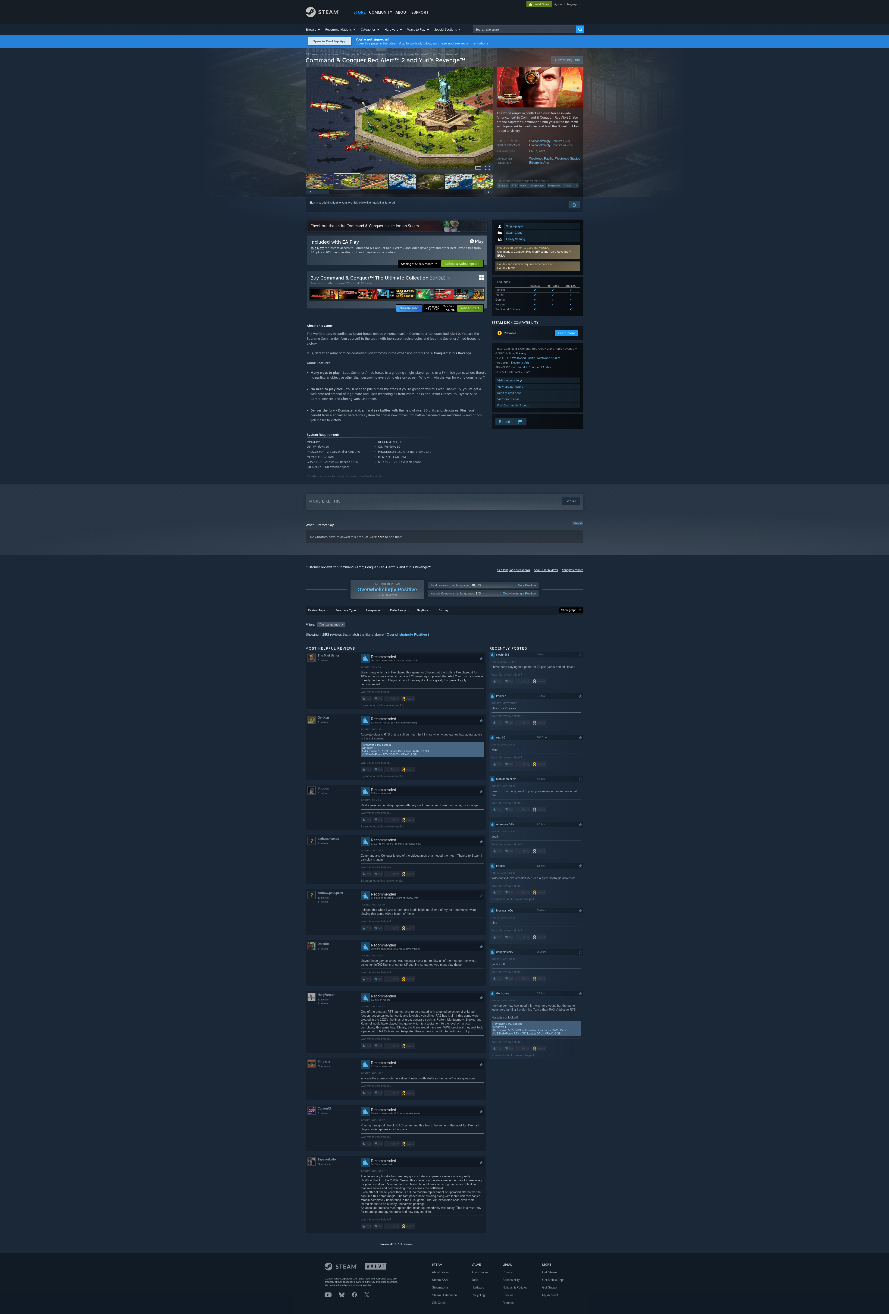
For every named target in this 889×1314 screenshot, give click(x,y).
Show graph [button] (568, 610)
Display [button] (443, 610)
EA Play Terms (506, 268)
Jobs (475, 1280)
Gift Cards (439, 1303)
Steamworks (440, 1287)
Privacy (508, 1272)
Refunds (508, 1303)
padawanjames (328, 838)
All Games (312, 54)
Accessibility (511, 1280)
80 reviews (324, 1066)
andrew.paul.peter (330, 893)
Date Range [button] (398, 610)
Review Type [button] (316, 610)
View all (577, 523)
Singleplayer (538, 185)
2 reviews (323, 948)
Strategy (503, 185)
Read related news (509, 393)
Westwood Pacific (541, 158)
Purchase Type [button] (345, 610)
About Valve (480, 1272)
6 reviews (323, 660)
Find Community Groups (513, 405)
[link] (440, 308)
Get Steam (549, 1272)
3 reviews (323, 793)
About (401, 12)
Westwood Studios (567, 158)
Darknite (323, 944)
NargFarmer (326, 995)
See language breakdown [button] (513, 570)
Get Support (550, 1287)
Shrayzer (324, 1061)
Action (523, 185)
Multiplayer (554, 185)
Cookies (508, 1295)
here (381, 537)
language (572, 4)
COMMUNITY (380, 12)
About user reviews (546, 570)
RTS (513, 185)
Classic (568, 185)
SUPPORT (420, 12)
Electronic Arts (539, 162)
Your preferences (572, 570)
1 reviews (323, 843)
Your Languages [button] (329, 624)
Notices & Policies (515, 1287)
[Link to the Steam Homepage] (322, 16)
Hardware (478, 1287)
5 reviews (323, 1113)
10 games (323, 897)
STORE (360, 12)
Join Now (317, 248)
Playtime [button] (422, 610)
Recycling (478, 1295)
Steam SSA (440, 1280)
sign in (558, 4)
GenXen (323, 717)
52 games (323, 999)
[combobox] (524, 29)
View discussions (508, 399)
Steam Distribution (444, 1295)
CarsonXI (324, 1108)
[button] (313, 29)
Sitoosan (324, 788)
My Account (550, 1295)
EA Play (546, 367)
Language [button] (373, 610)
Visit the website (508, 380)
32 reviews (324, 1164)
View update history (510, 386)
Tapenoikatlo (327, 1159)
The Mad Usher (328, 655)
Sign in (313, 202)
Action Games (331, 54)
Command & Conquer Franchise (363, 54)
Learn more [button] (566, 333)
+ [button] (576, 185)
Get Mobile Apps (553, 1280)
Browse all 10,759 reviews (396, 1244)
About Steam (441, 1272)
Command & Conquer (525, 367)
